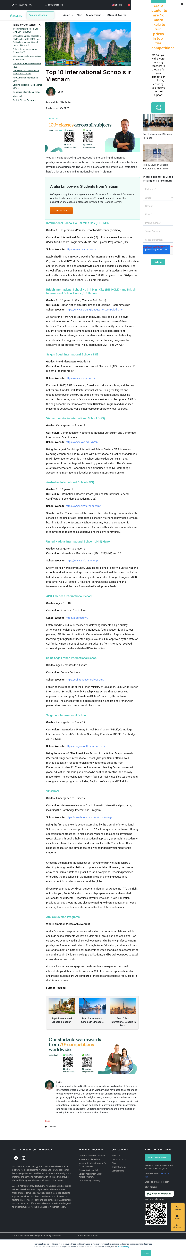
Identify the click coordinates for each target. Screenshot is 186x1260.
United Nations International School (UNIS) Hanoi (26, 72)
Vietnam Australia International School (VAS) (27, 58)
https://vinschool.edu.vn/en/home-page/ (89, 817)
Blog (79, 15)
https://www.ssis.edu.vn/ (80, 378)
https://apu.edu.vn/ (77, 617)
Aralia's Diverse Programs (24, 100)
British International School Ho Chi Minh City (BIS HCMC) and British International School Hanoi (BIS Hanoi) (27, 40)
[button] (39, 24)
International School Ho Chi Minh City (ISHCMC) (25, 30)
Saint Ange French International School (27, 86)
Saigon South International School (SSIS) (25, 50)
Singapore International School (27, 92)
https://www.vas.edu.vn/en (82, 442)
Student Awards (116, 15)
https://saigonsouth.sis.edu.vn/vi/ (85, 746)
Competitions (93, 15)
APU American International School (25, 79)
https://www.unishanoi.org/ (82, 560)
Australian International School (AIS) (27, 65)
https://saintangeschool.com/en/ (85, 679)
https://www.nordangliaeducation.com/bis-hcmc (94, 309)
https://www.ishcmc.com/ (81, 249)
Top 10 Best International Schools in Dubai (123, 1022)
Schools (52, 1126)
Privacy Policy (123, 1246)
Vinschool (17, 96)
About (66, 15)
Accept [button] (146, 1253)
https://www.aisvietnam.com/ (83, 505)
